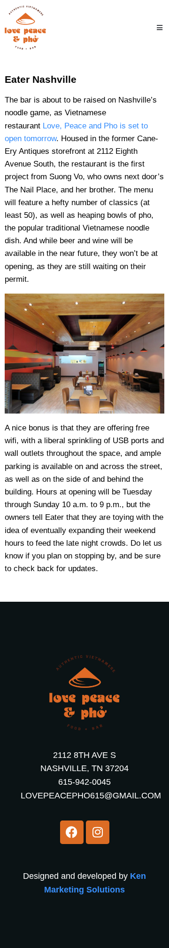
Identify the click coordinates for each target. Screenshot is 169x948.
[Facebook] (72, 832)
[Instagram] (97, 832)
